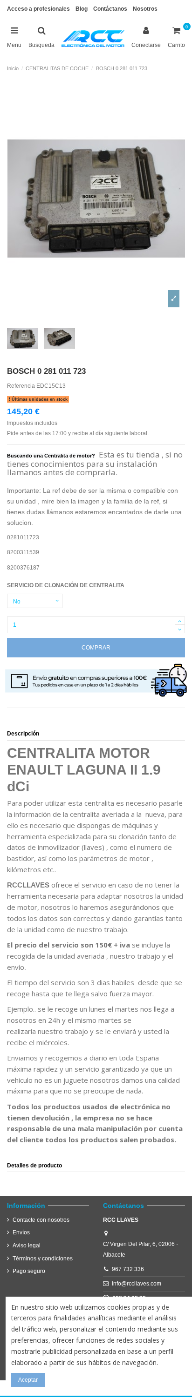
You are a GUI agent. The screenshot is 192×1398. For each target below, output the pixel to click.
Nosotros (145, 9)
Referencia (21, 386)
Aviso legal (27, 1245)
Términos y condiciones (43, 1258)
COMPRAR (96, 647)
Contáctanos (110, 9)
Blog (81, 9)
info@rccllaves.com (136, 1283)
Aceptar (28, 1380)
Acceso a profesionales (38, 9)
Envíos (21, 1232)
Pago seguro (29, 1271)
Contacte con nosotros (41, 1220)
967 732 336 (128, 1269)
